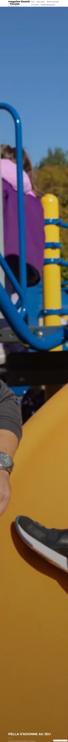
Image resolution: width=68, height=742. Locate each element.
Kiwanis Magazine (23, 741)
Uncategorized (33, 741)
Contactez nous (35, 4)
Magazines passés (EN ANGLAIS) (48, 4)
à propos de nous (40, 1)
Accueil (33, 1)
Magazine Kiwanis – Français (19, 2)
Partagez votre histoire (53, 1)
